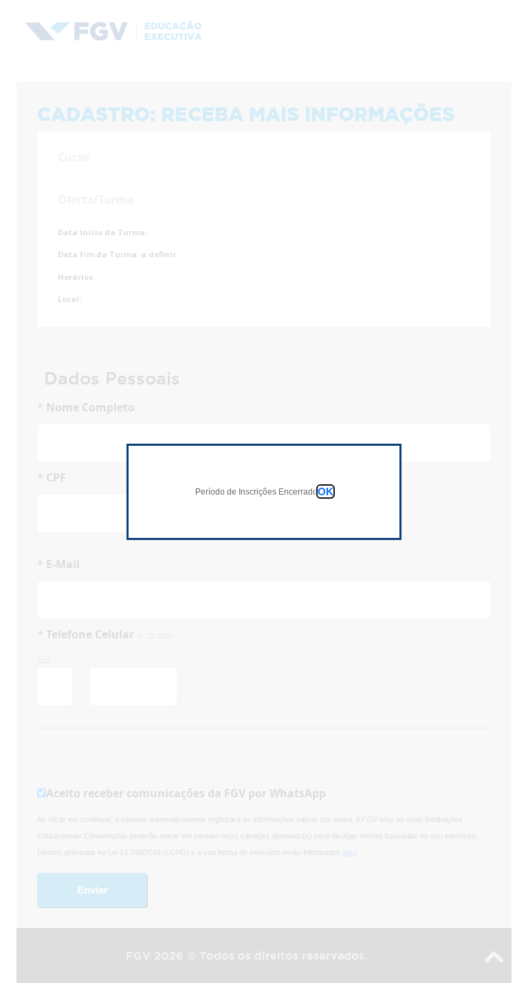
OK (325, 491)
